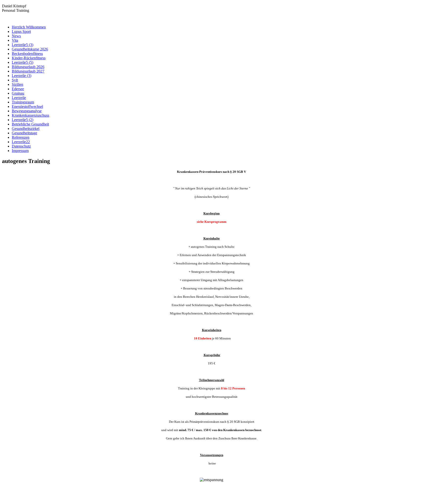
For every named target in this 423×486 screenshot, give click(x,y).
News (16, 36)
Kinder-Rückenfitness (29, 58)
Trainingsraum (23, 102)
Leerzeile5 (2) (22, 120)
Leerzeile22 (21, 142)
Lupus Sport (21, 31)
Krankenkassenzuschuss (30, 115)
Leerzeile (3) (21, 76)
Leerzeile (19, 98)
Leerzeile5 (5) (22, 62)
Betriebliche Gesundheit (30, 124)
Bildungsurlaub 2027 (28, 71)
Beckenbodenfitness (27, 53)
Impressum (20, 151)
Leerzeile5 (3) (22, 45)
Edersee (18, 89)
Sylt (15, 80)
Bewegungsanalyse (27, 111)
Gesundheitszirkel (25, 128)
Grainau (18, 93)
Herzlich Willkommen (29, 27)
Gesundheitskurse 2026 (30, 49)
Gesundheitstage (24, 133)
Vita (15, 40)
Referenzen (20, 137)
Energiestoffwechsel (27, 106)
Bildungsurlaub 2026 (28, 67)
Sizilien (17, 84)
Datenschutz (21, 146)
